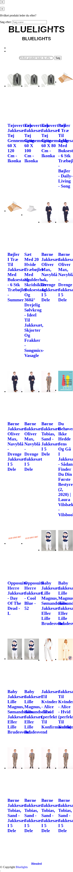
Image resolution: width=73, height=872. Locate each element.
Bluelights (22, 867)
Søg (58, 58)
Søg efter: (5, 22)
